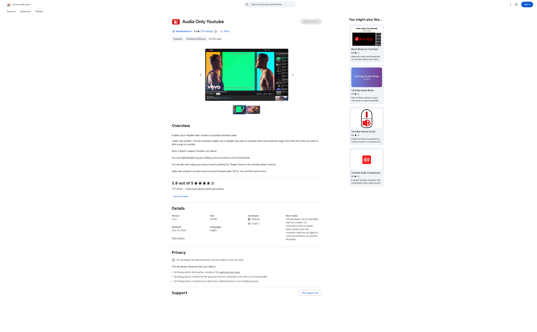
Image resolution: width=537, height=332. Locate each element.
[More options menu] (510, 4)
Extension (177, 39)
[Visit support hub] (310, 293)
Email (254, 223)
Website (256, 219)
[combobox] (273, 4)
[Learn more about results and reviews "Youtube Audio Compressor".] (358, 176)
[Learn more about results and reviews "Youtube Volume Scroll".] (358, 135)
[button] (516, 4)
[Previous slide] (201, 75)
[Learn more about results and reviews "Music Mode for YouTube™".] (358, 52)
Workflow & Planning (196, 39)
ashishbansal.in (184, 31)
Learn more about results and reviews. (205, 188)
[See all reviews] (181, 196)
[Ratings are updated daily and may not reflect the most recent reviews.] (215, 31)
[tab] (11, 11)
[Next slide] (292, 75)
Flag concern (178, 238)
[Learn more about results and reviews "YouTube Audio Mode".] (358, 94)
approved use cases (230, 272)
